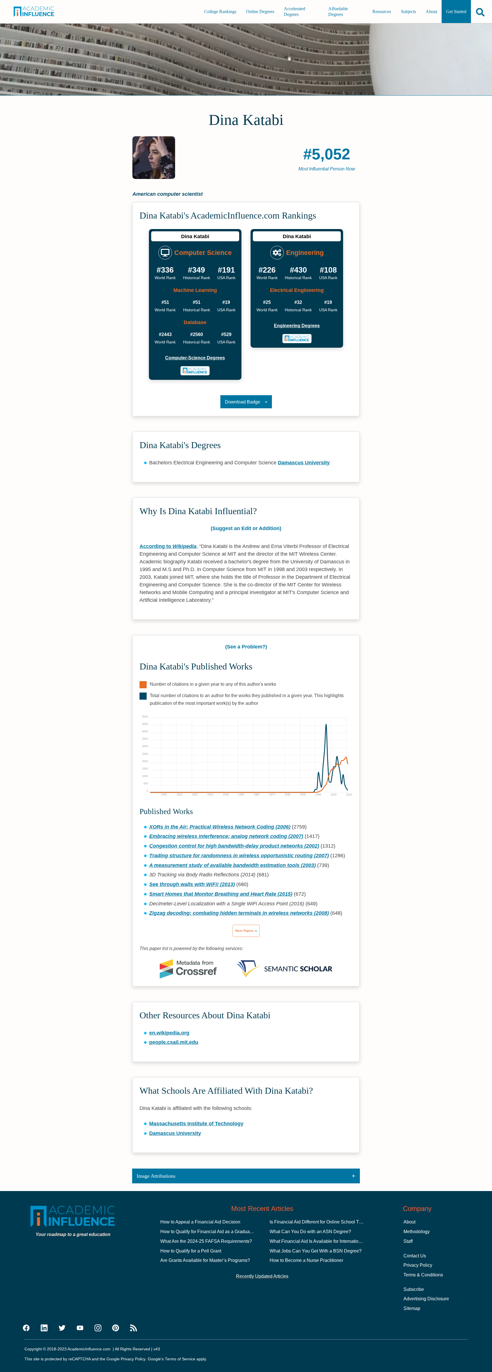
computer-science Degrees (195, 357)
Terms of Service (180, 1359)
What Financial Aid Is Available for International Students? (328, 1241)
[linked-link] (44, 1328)
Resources (381, 11)
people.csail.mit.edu (173, 1042)
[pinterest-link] (115, 1328)
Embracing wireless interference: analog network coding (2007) (226, 836)
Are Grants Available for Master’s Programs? (205, 1260)
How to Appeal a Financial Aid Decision (200, 1221)
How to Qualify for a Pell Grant (190, 1251)
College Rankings (220, 11)
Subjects (408, 11)
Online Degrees (260, 11)
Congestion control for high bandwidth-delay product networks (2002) (234, 846)
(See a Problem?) (246, 647)
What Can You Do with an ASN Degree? (310, 1231)
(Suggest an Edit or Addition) (246, 528)
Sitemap (411, 1308)
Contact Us (414, 1255)
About (431, 11)
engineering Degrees (297, 325)
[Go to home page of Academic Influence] (39, 11)
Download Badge (242, 401)
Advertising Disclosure (426, 1298)
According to (168, 546)
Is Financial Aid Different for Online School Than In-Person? (330, 1221)
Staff (408, 1241)
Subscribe (413, 1289)
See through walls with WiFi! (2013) (192, 884)
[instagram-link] (98, 1328)
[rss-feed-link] (133, 1328)
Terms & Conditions (423, 1274)
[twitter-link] (62, 1328)
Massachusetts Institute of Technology (196, 1123)
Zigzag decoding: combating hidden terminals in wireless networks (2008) (239, 913)
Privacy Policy (417, 1265)
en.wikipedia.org (169, 1033)
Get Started (456, 11)
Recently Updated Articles (262, 1276)
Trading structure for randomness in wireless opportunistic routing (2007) (239, 855)
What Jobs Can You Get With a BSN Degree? (316, 1251)
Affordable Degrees (338, 11)
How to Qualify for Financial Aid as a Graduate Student (215, 1231)
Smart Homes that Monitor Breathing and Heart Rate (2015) (220, 894)
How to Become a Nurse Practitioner (306, 1260)
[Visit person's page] (195, 370)
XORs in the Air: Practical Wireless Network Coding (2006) (219, 827)
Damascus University (304, 462)
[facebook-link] (26, 1328)
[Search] (480, 12)
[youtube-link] (80, 1328)
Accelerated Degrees (294, 11)
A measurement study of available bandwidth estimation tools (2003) (232, 865)
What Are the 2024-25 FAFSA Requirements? (206, 1241)
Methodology (416, 1231)
